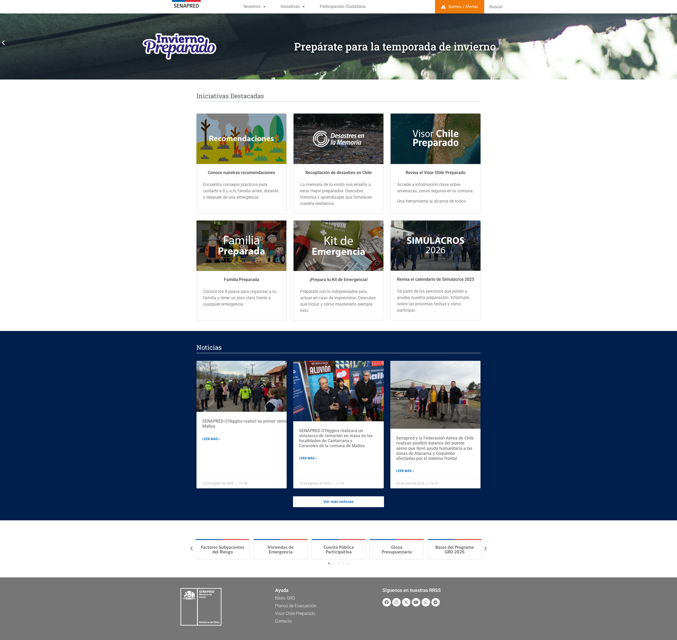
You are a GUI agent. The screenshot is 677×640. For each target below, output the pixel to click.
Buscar (496, 6)
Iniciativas (290, 6)
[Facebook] (386, 602)
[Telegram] (435, 602)
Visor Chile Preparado (295, 613)
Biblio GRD (285, 598)
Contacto (283, 621)
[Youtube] (416, 602)
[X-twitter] (406, 602)
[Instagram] (396, 602)
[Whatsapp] (426, 602)
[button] (3, 42)
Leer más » (211, 439)
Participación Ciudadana (343, 6)
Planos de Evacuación (295, 605)
